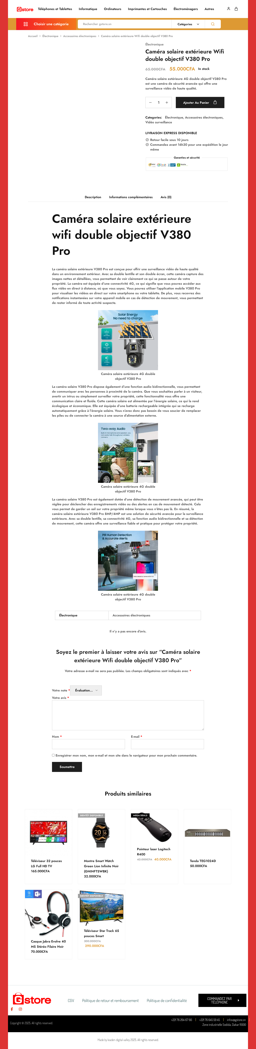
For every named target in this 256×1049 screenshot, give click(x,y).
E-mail (136, 736)
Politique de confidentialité (167, 1000)
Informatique (88, 9)
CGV (71, 1000)
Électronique (50, 36)
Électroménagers (186, 9)
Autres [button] (209, 9)
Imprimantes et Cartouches (147, 9)
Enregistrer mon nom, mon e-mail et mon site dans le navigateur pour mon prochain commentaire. (126, 755)
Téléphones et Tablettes (55, 9)
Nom (57, 736)
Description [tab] (93, 197)
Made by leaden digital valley (114, 1040)
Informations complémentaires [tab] (131, 197)
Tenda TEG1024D (203, 861)
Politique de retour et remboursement (110, 1000)
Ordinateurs (112, 9)
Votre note (61, 690)
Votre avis (60, 697)
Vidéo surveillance (158, 122)
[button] (222, 1000)
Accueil (33, 36)
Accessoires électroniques (79, 36)
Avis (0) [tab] (166, 197)
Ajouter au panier (196, 102)
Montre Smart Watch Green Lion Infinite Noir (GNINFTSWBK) (101, 866)
